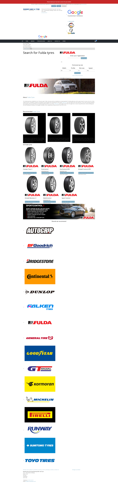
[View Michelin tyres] (40, 399)
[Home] (22, 41)
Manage (64, 6)
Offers (64, 41)
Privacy (40, 469)
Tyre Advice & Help (41, 41)
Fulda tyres (64, 102)
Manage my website (76, 469)
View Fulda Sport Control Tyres (68, 201)
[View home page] (31, 9)
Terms (43, 469)
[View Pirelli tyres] (40, 414)
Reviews (36, 469)
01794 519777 (44, 12)
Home (25, 48)
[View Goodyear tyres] (40, 353)
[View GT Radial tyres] (40, 368)
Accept (53, 6)
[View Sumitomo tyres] (40, 445)
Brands (28, 48)
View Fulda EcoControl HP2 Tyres (67, 172)
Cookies (51, 469)
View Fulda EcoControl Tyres (47, 172)
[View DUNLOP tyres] (40, 291)
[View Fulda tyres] (40, 322)
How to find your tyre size (77, 75)
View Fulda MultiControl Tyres (49, 201)
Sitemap (47, 469)
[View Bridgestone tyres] (40, 261)
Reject (58, 6)
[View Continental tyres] (40, 276)
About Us (50, 41)
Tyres (27, 41)
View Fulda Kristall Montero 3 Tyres (32, 201)
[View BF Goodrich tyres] (40, 245)
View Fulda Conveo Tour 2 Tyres (29, 172)
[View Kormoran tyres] (40, 384)
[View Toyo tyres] (40, 460)
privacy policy (83, 4)
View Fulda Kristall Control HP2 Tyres (86, 172)
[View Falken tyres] (40, 307)
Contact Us (57, 41)
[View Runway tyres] (40, 430)
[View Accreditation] (71, 25)
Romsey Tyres (26, 469)
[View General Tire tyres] (40, 337)
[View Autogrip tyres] (40, 230)
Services (32, 41)
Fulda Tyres (30, 97)
